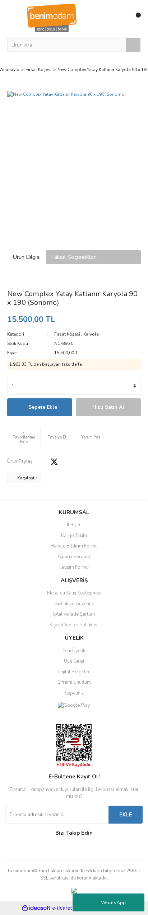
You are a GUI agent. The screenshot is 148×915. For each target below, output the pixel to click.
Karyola (91, 334)
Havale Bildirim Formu (74, 546)
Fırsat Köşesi (67, 334)
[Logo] (52, 17)
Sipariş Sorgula (74, 557)
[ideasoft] (36, 908)
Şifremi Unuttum (74, 682)
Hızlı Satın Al (108, 407)
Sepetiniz (74, 693)
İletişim (74, 525)
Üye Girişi (74, 661)
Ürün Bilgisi (27, 257)
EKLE (125, 814)
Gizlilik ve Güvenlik (74, 604)
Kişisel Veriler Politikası (74, 625)
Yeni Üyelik (74, 651)
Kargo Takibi (74, 535)
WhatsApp (113, 902)
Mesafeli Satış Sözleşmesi (74, 593)
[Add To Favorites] (23, 436)
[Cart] (135, 18)
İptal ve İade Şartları (74, 614)
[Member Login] (120, 18)
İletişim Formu (74, 567)
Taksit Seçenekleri (74, 257)
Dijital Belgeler (74, 672)
